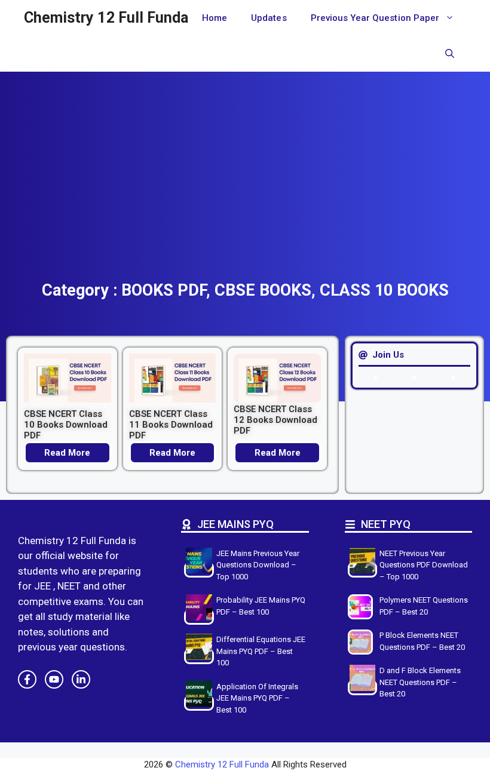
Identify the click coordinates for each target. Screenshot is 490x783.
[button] (449, 54)
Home (214, 18)
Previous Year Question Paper (375, 18)
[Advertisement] (245, 191)
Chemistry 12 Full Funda (106, 17)
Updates (268, 18)
